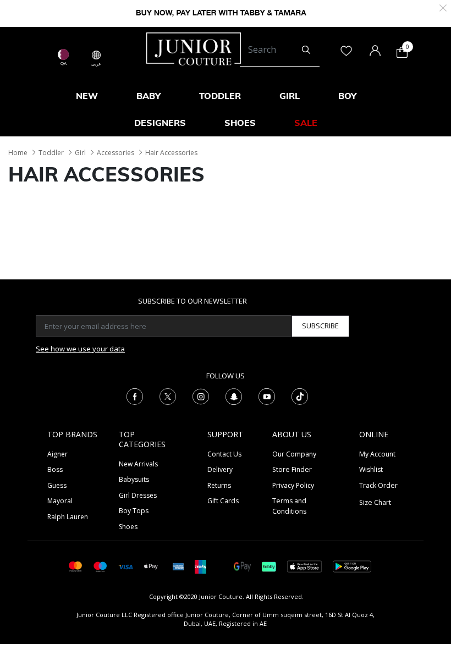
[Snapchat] (234, 395)
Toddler (51, 152)
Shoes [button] (240, 122)
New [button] (87, 95)
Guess (57, 485)
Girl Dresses (138, 495)
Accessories (115, 152)
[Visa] (125, 566)
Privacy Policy (293, 485)
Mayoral (60, 500)
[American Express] (178, 566)
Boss (55, 469)
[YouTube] (266, 395)
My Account (377, 454)
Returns (219, 485)
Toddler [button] (220, 95)
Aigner (57, 454)
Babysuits (134, 479)
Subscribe (320, 326)
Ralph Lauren (67, 516)
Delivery (220, 469)
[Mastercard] (75, 566)
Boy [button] (347, 95)
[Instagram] (201, 395)
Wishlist (371, 469)
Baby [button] (148, 95)
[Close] (443, 7)
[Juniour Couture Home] (193, 48)
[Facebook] (135, 395)
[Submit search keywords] (306, 50)
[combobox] (280, 50)
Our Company (294, 454)
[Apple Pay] (151, 566)
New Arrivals (138, 464)
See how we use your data (80, 349)
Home (18, 152)
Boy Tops (133, 510)
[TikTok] (300, 395)
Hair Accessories (171, 152)
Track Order (378, 485)
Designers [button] (160, 122)
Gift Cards (223, 500)
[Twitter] (168, 395)
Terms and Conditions (289, 505)
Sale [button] (305, 122)
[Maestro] (100, 566)
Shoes (128, 526)
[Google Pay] (242, 566)
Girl (80, 152)
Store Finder (292, 469)
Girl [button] (289, 95)
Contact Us (224, 454)
